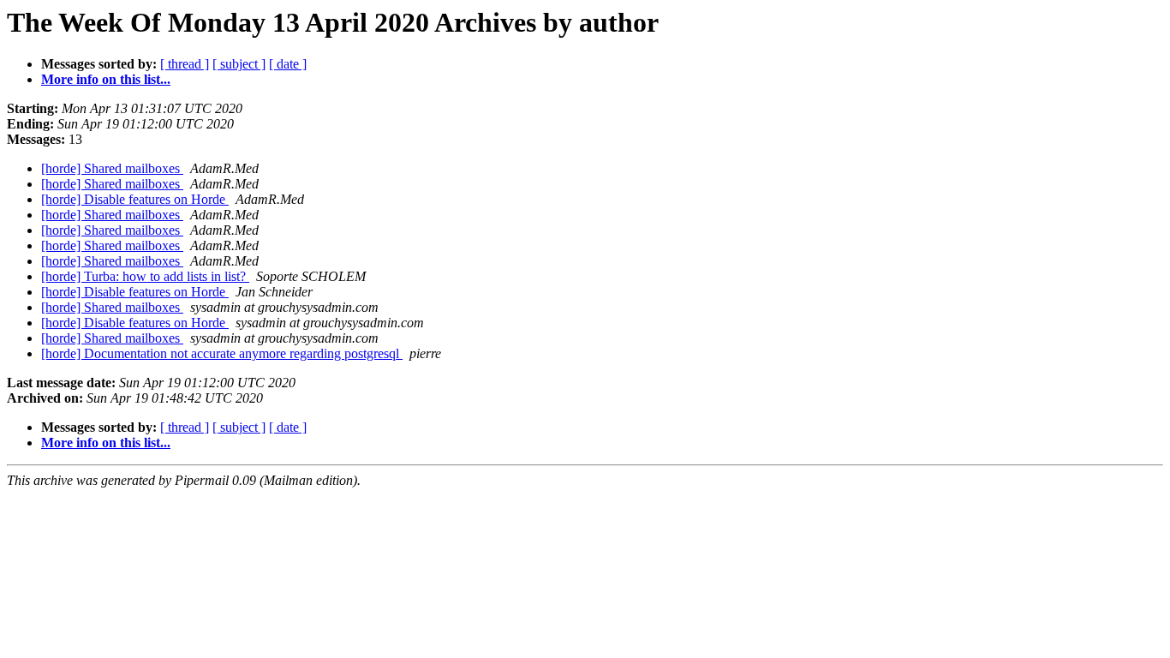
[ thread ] (184, 64)
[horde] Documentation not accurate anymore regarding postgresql (222, 353)
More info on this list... (105, 79)
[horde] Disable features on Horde (135, 199)
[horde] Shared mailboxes (112, 168)
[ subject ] (239, 64)
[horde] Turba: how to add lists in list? (145, 276)
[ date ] (288, 64)
